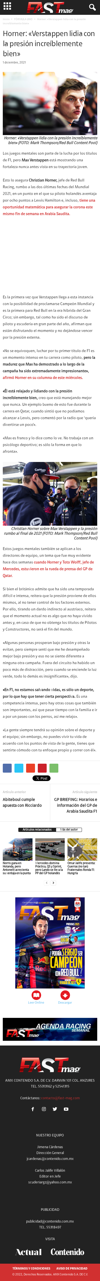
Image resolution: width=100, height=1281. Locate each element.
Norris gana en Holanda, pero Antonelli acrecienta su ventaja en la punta (17, 868)
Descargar (65, 1002)
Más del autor (69, 829)
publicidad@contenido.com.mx (50, 1221)
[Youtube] (67, 1110)
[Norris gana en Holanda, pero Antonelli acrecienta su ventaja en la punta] (17, 849)
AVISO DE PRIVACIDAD (72, 1268)
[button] (91, 7)
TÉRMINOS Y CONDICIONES (31, 1268)
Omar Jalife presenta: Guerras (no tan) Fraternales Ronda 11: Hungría (81, 868)
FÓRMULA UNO (23, 19)
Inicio (6, 19)
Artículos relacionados (37, 829)
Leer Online (36, 1002)
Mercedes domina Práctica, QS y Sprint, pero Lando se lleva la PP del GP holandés (49, 868)
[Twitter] (56, 1110)
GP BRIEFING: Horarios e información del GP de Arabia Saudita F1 (75, 806)
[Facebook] (33, 1110)
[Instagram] (45, 1110)
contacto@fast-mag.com (60, 1098)
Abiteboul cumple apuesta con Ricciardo (22, 803)
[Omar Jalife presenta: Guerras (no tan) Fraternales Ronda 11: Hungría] (82, 849)
